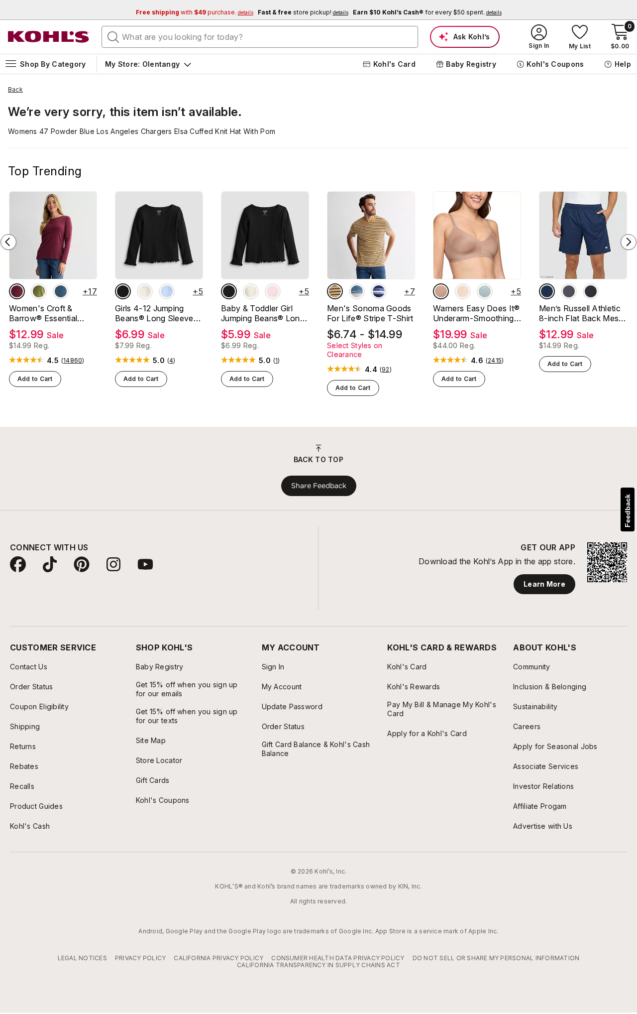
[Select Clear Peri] (167, 291)
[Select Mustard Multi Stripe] (335, 291)
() (73, 361)
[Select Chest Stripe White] (357, 291)
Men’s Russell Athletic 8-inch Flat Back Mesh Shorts (581, 313)
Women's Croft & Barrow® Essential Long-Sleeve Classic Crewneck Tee (47, 313)
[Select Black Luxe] (123, 291)
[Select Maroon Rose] (17, 291)
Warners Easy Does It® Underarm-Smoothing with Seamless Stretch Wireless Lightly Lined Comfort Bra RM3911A (476, 313)
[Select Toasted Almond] (441, 291)
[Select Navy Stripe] (379, 291)
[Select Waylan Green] (39, 291)
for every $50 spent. (427, 12)
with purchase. (194, 12)
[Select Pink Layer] (273, 291)
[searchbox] (260, 37)
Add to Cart (35, 378)
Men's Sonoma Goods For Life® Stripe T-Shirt (370, 313)
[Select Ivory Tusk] (145, 291)
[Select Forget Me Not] (485, 291)
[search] (113, 36)
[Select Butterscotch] (463, 291)
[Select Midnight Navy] (547, 291)
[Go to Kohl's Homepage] (49, 37)
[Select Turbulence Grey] (569, 291)
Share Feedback (318, 486)
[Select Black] (591, 291)
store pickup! (303, 12)
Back (15, 89)
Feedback (628, 510)
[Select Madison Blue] (61, 291)
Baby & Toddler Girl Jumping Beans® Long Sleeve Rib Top (263, 313)
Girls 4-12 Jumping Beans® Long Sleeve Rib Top (154, 313)
